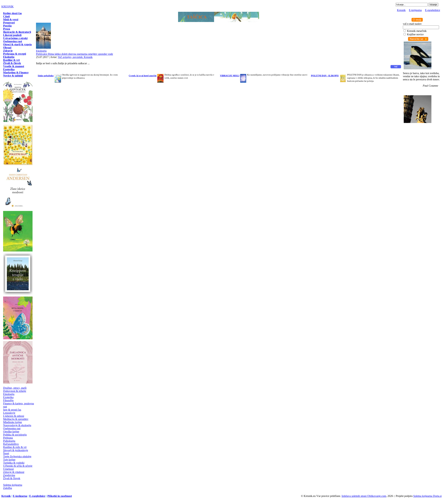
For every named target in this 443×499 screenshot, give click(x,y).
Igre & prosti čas (12, 409)
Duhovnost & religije (14, 391)
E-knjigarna (415, 10)
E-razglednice (432, 10)
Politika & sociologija (15, 434)
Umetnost (8, 468)
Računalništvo (11, 444)
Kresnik (401, 10)
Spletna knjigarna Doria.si (427, 495)
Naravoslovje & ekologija (17, 425)
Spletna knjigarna (12, 484)
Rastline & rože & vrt (14, 447)
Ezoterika (8, 397)
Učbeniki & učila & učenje (17, 465)
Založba (7, 488)
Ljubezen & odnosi (13, 415)
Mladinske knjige (12, 422)
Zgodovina (9, 475)
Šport (6, 453)
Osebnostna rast (11, 428)
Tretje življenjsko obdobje (17, 456)
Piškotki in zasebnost (59, 495)
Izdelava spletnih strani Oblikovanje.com (364, 495)
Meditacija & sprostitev (15, 419)
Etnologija (8, 394)
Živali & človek (11, 478)
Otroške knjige (11, 431)
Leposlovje (9, 412)
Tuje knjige (9, 459)
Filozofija (8, 400)
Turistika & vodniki (13, 462)
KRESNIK (7, 6)
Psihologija (9, 440)
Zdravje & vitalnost (13, 472)
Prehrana (8, 437)
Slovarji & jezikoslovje (15, 450)
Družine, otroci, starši (14, 387)
